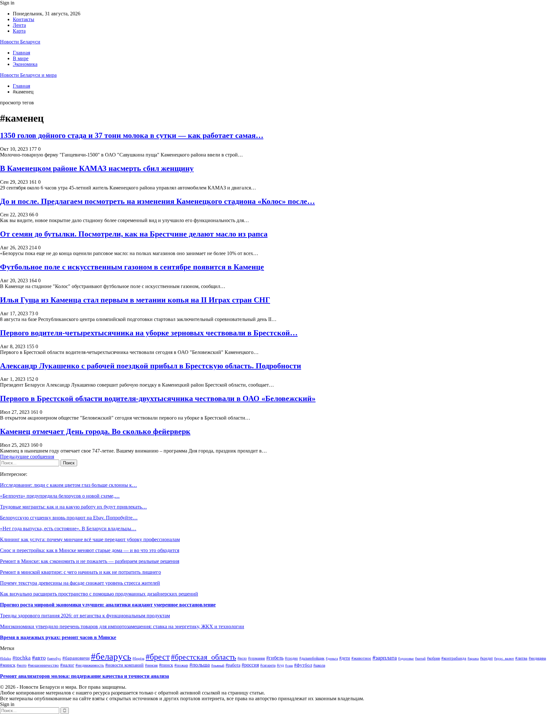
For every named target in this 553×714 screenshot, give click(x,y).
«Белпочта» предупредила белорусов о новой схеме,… (60, 496)
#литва (521, 658)
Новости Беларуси (20, 41)
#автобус (54, 658)
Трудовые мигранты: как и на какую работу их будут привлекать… (73, 506)
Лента (19, 25)
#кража (473, 658)
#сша (289, 665)
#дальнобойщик (312, 658)
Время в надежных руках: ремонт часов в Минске (58, 637)
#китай (420, 658)
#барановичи (76, 658)
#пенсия (151, 665)
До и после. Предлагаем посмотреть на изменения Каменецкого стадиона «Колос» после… (157, 201)
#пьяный (217, 665)
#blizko (5, 658)
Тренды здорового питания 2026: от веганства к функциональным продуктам (85, 615)
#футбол (303, 665)
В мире (20, 58)
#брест (158, 657)
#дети (344, 658)
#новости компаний (124, 665)
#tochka (21, 658)
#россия (250, 665)
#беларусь (111, 656)
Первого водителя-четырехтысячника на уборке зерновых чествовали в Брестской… (149, 333)
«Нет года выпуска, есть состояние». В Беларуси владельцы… (68, 528)
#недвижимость (90, 665)
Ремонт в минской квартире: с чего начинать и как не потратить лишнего (80, 572)
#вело (242, 658)
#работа (233, 665)
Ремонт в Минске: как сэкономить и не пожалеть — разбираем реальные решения (89, 561)
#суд (280, 665)
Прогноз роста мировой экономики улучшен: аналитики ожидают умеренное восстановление (108, 604)
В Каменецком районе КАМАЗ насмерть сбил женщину (97, 168)
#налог (67, 665)
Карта (19, 31)
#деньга (332, 658)
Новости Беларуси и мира (28, 75)
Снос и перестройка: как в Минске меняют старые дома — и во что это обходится (89, 550)
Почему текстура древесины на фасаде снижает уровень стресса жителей (80, 583)
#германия (256, 658)
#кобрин (433, 658)
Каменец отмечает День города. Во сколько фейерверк (95, 431)
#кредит (486, 658)
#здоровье (406, 658)
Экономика (25, 64)
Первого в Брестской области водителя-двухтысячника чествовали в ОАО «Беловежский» (158, 398)
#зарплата (385, 657)
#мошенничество (43, 665)
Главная (21, 52)
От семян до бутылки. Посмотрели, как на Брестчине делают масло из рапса (134, 234)
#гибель (275, 658)
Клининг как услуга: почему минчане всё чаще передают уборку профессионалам (90, 539)
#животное (361, 658)
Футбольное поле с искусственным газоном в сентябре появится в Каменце (132, 267)
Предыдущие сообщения (27, 456)
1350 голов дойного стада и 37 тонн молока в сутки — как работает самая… (131, 135)
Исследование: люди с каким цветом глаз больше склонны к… (68, 485)
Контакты (23, 19)
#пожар (181, 665)
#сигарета (268, 665)
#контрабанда (453, 658)
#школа (319, 665)
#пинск (166, 665)
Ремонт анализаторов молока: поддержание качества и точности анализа (84, 676)
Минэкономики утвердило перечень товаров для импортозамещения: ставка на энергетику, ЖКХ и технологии (122, 626)
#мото (22, 665)
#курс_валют (504, 658)
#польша (199, 665)
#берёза (138, 658)
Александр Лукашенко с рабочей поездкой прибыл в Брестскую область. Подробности (150, 366)
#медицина (537, 658)
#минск (7, 665)
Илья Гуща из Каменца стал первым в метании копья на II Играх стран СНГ (135, 300)
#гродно (291, 658)
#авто (39, 657)
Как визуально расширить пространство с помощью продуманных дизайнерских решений (99, 594)
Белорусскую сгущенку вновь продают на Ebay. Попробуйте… (69, 517)
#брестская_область (203, 657)
